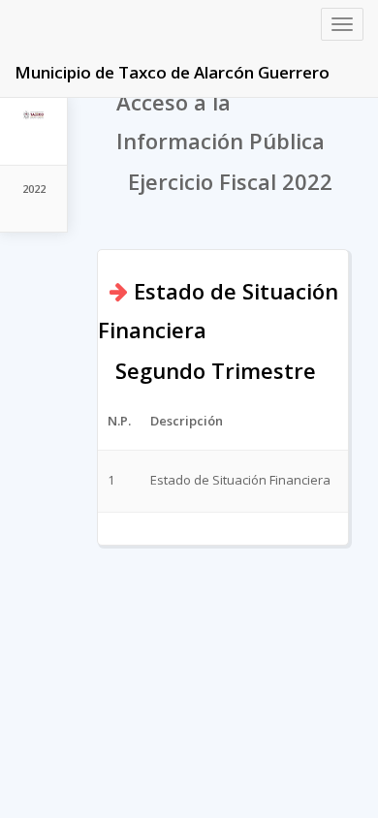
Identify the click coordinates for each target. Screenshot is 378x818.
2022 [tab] (34, 188)
